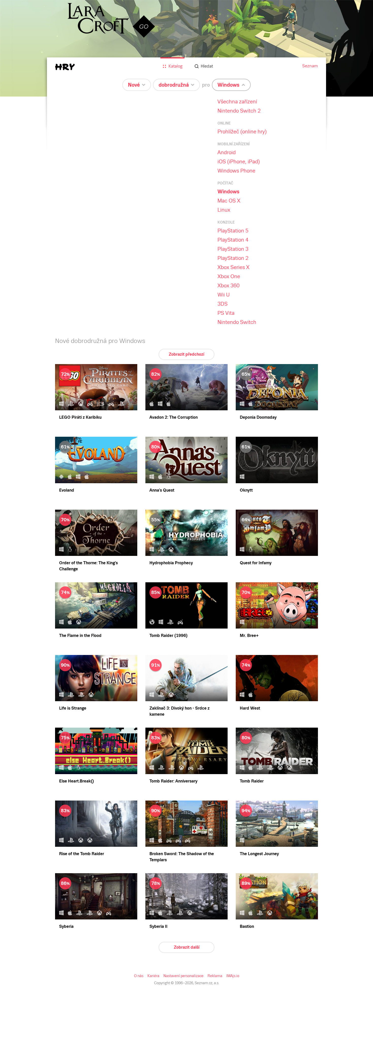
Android (226, 152)
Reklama (215, 976)
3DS (222, 304)
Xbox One (228, 276)
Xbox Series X (233, 267)
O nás (138, 976)
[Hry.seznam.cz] (65, 67)
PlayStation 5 (232, 230)
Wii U (223, 295)
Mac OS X (228, 200)
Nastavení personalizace (183, 976)
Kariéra (153, 976)
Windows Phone (236, 171)
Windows (228, 191)
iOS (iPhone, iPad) (238, 161)
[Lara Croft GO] (186, 48)
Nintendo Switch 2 (239, 111)
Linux (223, 210)
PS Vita (225, 313)
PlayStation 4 (232, 240)
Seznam (310, 66)
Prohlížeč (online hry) (242, 131)
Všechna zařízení (237, 101)
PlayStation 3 (232, 249)
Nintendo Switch (236, 322)
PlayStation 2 (232, 258)
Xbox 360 (228, 285)
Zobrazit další (186, 947)
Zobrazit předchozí (186, 354)
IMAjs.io (232, 976)
